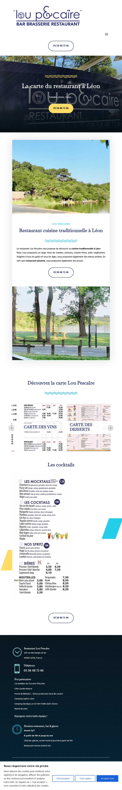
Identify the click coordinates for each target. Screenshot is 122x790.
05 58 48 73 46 (61, 46)
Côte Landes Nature (23, 689)
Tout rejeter (85, 778)
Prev (111, 428)
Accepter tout (107, 778)
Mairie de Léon (21, 709)
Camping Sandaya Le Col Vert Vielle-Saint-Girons (36, 704)
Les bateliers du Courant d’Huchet (29, 683)
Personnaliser (63, 778)
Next (11, 428)
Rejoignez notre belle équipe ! (30, 716)
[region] (61, 775)
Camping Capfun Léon (24, 699)
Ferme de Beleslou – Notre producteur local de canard (38, 694)
